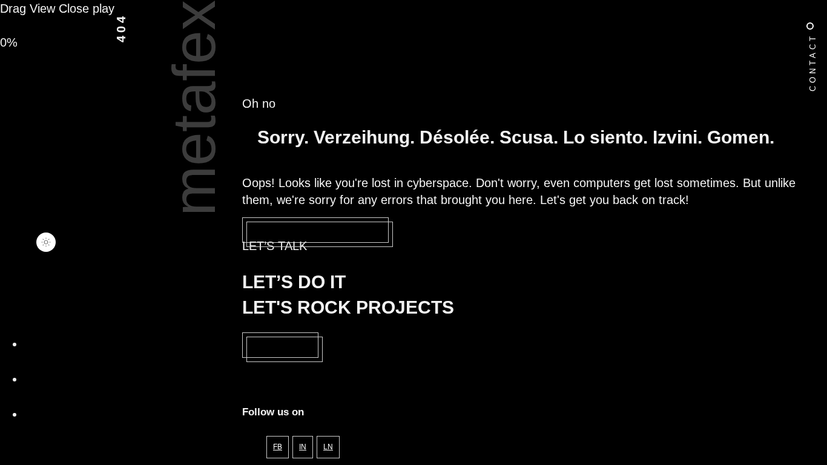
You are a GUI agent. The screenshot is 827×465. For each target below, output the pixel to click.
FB (277, 447)
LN (328, 447)
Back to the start (315, 230)
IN (302, 447)
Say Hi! (280, 345)
